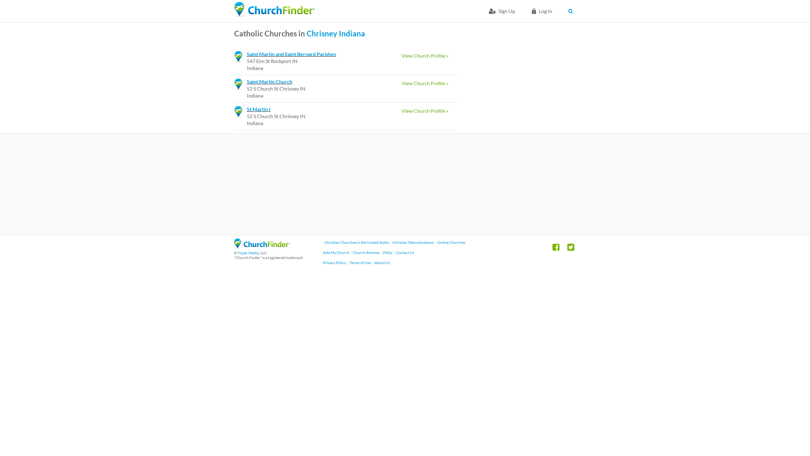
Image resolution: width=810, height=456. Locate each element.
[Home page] (274, 9)
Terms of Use (360, 262)
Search (572, 11)
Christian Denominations (413, 242)
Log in (545, 11)
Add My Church (336, 252)
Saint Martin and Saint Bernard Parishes (291, 54)
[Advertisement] (405, 184)
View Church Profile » (425, 56)
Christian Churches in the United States (357, 242)
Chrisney (322, 33)
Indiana (352, 33)
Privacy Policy (334, 262)
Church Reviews (366, 252)
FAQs (387, 252)
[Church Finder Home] (262, 247)
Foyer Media (248, 252)
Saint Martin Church (269, 82)
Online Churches (451, 242)
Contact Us (405, 252)
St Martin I (259, 109)
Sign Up (506, 11)
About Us (382, 262)
